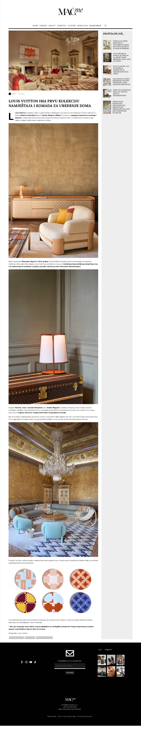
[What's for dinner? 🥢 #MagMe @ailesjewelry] (111, 671)
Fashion (43, 25)
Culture (72, 25)
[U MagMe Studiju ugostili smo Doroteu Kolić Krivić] (120, 671)
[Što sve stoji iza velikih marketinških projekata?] (120, 660)
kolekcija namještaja (17, 638)
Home (35, 25)
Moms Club (82, 25)
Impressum (51, 716)
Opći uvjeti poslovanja (67, 716)
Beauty (52, 25)
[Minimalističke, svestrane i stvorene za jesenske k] (111, 660)
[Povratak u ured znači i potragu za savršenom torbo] (102, 671)
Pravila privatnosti (85, 716)
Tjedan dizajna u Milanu (44, 638)
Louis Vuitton (30, 638)
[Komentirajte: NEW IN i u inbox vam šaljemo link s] (102, 660)
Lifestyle (61, 25)
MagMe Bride (95, 25)
